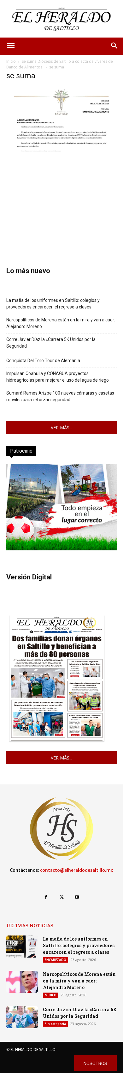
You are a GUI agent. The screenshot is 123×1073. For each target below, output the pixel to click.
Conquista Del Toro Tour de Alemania (43, 360)
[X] (61, 897)
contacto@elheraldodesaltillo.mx (76, 870)
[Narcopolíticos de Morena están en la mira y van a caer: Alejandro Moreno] (22, 982)
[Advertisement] (61, 199)
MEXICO (50, 995)
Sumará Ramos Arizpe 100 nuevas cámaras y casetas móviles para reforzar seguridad (60, 396)
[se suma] (61, 149)
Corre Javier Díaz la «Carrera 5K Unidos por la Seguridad (51, 343)
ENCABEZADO (55, 960)
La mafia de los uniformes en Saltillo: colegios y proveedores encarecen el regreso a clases (53, 303)
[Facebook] (46, 897)
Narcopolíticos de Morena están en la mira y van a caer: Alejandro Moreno (60, 323)
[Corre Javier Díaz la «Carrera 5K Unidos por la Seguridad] (22, 1017)
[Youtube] (77, 897)
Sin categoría (55, 1024)
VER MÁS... (61, 428)
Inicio (11, 61)
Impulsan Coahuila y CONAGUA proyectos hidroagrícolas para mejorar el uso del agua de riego (57, 377)
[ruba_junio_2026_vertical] (61, 549)
